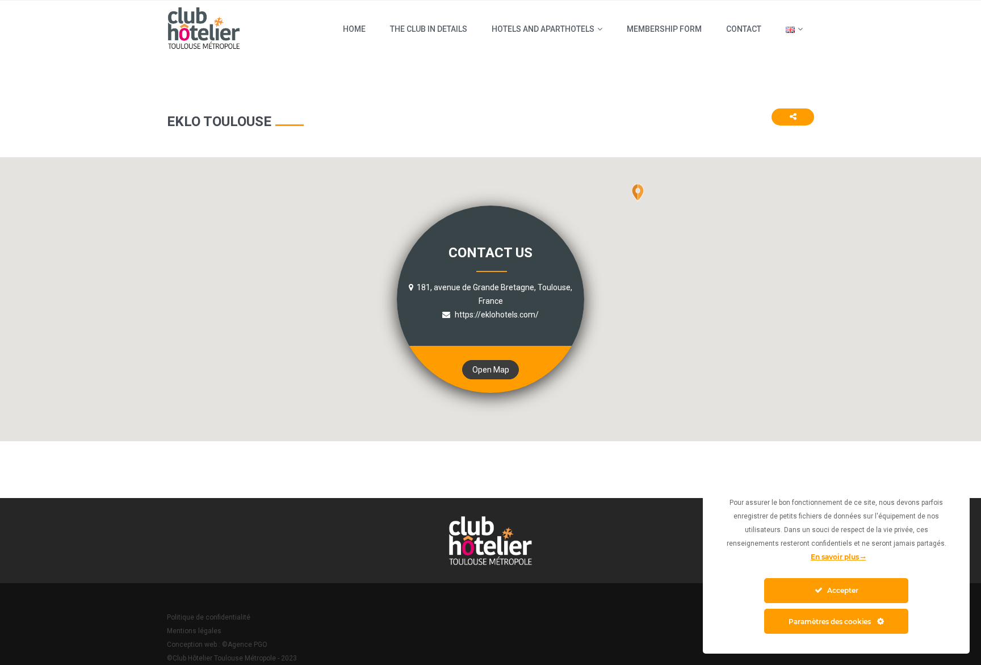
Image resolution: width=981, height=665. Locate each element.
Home (354, 29)
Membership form (664, 29)
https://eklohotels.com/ (496, 314)
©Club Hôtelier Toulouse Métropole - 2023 (232, 658)
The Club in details (428, 29)
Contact (743, 29)
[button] (637, 201)
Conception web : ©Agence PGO (217, 645)
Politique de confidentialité (208, 617)
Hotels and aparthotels (543, 29)
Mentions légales (194, 631)
